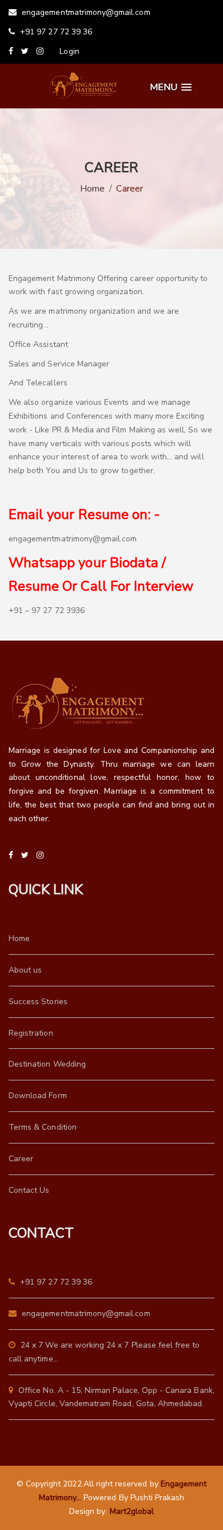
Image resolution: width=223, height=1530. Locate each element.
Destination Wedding (47, 1064)
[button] (170, 87)
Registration (31, 1033)
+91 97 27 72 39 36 (55, 31)
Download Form (38, 1095)
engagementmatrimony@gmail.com (84, 12)
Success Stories (38, 1001)
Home (92, 188)
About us (25, 970)
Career (21, 1158)
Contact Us (29, 1190)
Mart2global (132, 1511)
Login (69, 51)
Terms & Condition (43, 1127)
